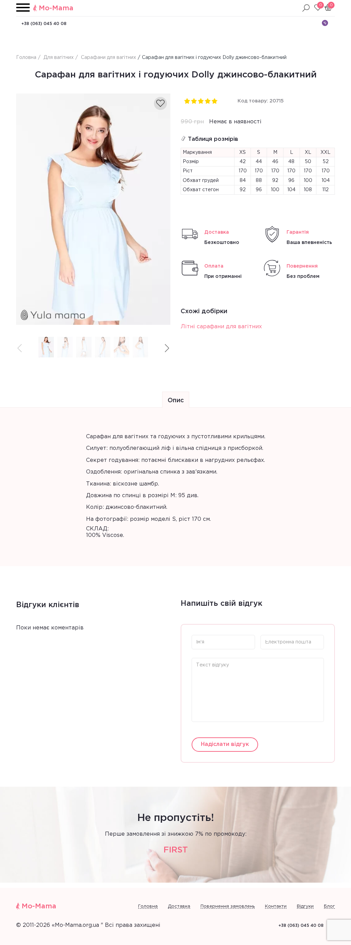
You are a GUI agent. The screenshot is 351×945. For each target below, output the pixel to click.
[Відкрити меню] (23, 8)
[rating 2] (193, 100)
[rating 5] (214, 100)
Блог (329, 906)
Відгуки (305, 906)
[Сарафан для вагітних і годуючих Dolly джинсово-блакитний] (93, 209)
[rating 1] (186, 100)
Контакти (276, 906)
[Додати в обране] (160, 103)
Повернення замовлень (228, 906)
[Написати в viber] (325, 23)
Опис (176, 400)
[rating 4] (207, 100)
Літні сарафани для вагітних (221, 326)
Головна (148, 906)
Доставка (179, 906)
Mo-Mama (56, 8)
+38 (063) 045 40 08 (43, 24)
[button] (167, 348)
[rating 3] (200, 100)
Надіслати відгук (225, 744)
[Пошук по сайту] (306, 8)
